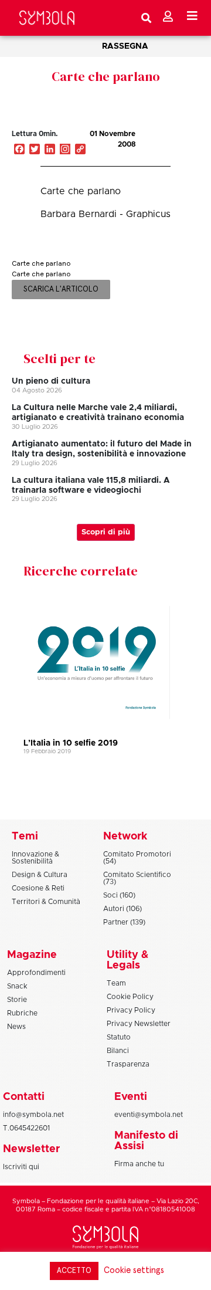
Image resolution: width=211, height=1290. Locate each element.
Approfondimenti (36, 972)
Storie (17, 999)
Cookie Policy (130, 996)
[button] (166, 146)
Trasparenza (128, 1064)
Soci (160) (119, 895)
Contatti (24, 1097)
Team (116, 983)
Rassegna (125, 46)
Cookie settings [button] (134, 1270)
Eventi (130, 1097)
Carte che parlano (106, 76)
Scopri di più (105, 532)
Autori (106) (122, 908)
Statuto (119, 1037)
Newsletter (31, 1149)
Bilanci (118, 1050)
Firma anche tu (139, 1163)
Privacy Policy (131, 1010)
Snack (17, 986)
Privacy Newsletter (139, 1023)
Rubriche (22, 1013)
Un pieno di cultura (51, 381)
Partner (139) (124, 922)
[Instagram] (65, 150)
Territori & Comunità (46, 901)
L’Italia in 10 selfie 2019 (70, 743)
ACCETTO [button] (74, 1271)
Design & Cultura (39, 874)
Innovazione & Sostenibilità (35, 858)
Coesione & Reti (38, 888)
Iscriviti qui (21, 1166)
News (16, 1026)
